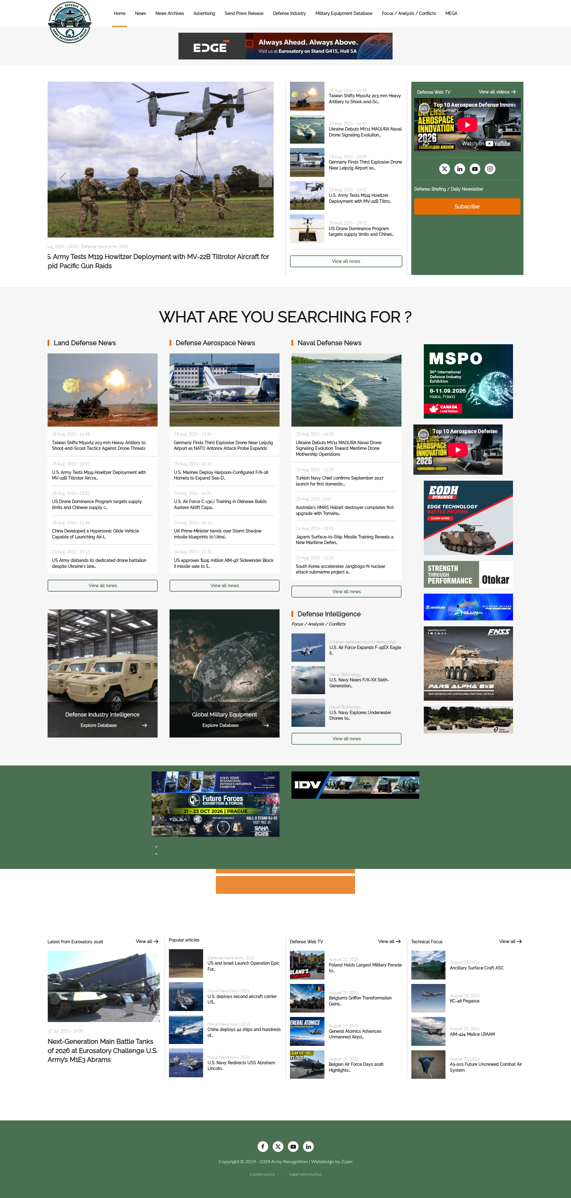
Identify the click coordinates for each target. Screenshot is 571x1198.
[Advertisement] (285, 872)
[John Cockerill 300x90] (468, 719)
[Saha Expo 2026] (216, 781)
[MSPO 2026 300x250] (468, 380)
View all (144, 941)
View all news (346, 261)
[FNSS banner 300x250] (468, 663)
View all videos (494, 92)
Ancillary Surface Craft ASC (477, 968)
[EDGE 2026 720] (285, 45)
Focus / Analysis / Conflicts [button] (409, 13)
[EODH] (468, 517)
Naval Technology (345, 674)
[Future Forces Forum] (216, 803)
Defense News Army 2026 (231, 957)
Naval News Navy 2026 (109, 246)
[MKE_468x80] (216, 825)
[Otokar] (468, 573)
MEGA (451, 13)
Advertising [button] (204, 13)
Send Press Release (244, 13)
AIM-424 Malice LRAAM (472, 1034)
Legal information (305, 1174)
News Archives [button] (170, 13)
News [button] (140, 13)
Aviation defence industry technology (363, 641)
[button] (63, 178)
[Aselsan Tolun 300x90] (468, 606)
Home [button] (120, 13)
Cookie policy (262, 1174)
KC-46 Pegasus (465, 1001)
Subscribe (467, 206)
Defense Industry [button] (289, 13)
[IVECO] (355, 784)
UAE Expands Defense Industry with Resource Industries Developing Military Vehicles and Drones (102, 1053)
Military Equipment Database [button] (344, 13)
